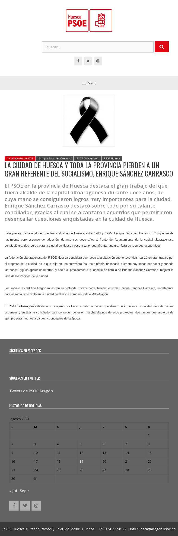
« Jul (13, 490)
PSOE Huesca (112, 158)
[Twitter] (88, 61)
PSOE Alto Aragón (87, 158)
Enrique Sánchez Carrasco (54, 158)
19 (81, 461)
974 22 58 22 (115, 529)
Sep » (24, 490)
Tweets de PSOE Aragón (31, 390)
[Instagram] (98, 61)
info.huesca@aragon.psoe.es (153, 529)
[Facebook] (78, 61)
